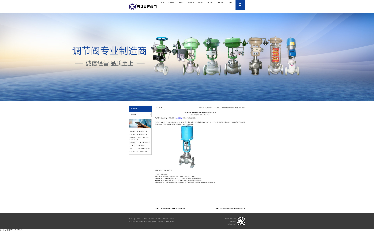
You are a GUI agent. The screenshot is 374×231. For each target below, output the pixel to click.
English (230, 2)
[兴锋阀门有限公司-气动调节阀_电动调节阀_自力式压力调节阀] (143, 6)
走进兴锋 (171, 2)
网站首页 (131, 218)
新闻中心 (191, 2)
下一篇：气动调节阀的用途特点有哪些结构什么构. (230, 208)
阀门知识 (210, 2)
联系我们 (220, 2)
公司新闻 (133, 114)
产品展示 (181, 2)
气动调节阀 (209, 107)
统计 (1, 230)
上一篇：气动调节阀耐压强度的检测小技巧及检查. (170, 208)
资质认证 (201, 2)
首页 (162, 2)
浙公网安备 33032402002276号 (13, 230)
